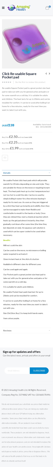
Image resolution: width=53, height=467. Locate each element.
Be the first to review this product (30, 82)
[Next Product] (49, 73)
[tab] (26, 173)
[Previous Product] (46, 73)
